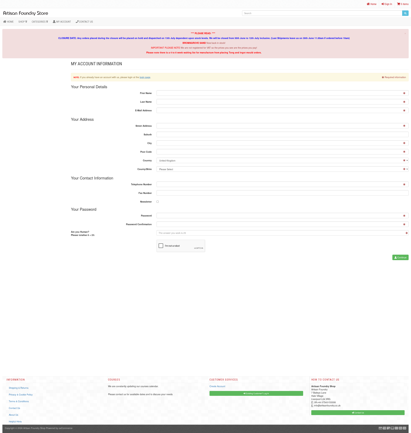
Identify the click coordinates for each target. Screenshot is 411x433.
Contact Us (85, 21)
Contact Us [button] (359, 412)
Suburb (148, 134)
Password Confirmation (139, 224)
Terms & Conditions (19, 401)
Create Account (217, 386)
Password (146, 215)
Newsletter (146, 201)
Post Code (146, 151)
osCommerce (65, 428)
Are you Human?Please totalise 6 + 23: (83, 233)
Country (147, 160)
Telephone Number (141, 184)
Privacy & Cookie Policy (21, 394)
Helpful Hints (15, 421)
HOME (10, 21)
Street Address (144, 125)
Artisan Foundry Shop (34, 428)
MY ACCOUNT (63, 21)
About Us (13, 414)
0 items (404, 4)
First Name (146, 93)
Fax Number (145, 193)
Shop (21, 21)
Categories (39, 21)
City (149, 143)
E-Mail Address (143, 110)
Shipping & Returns (18, 387)
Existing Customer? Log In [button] (257, 393)
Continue (402, 257)
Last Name (146, 101)
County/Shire (144, 169)
